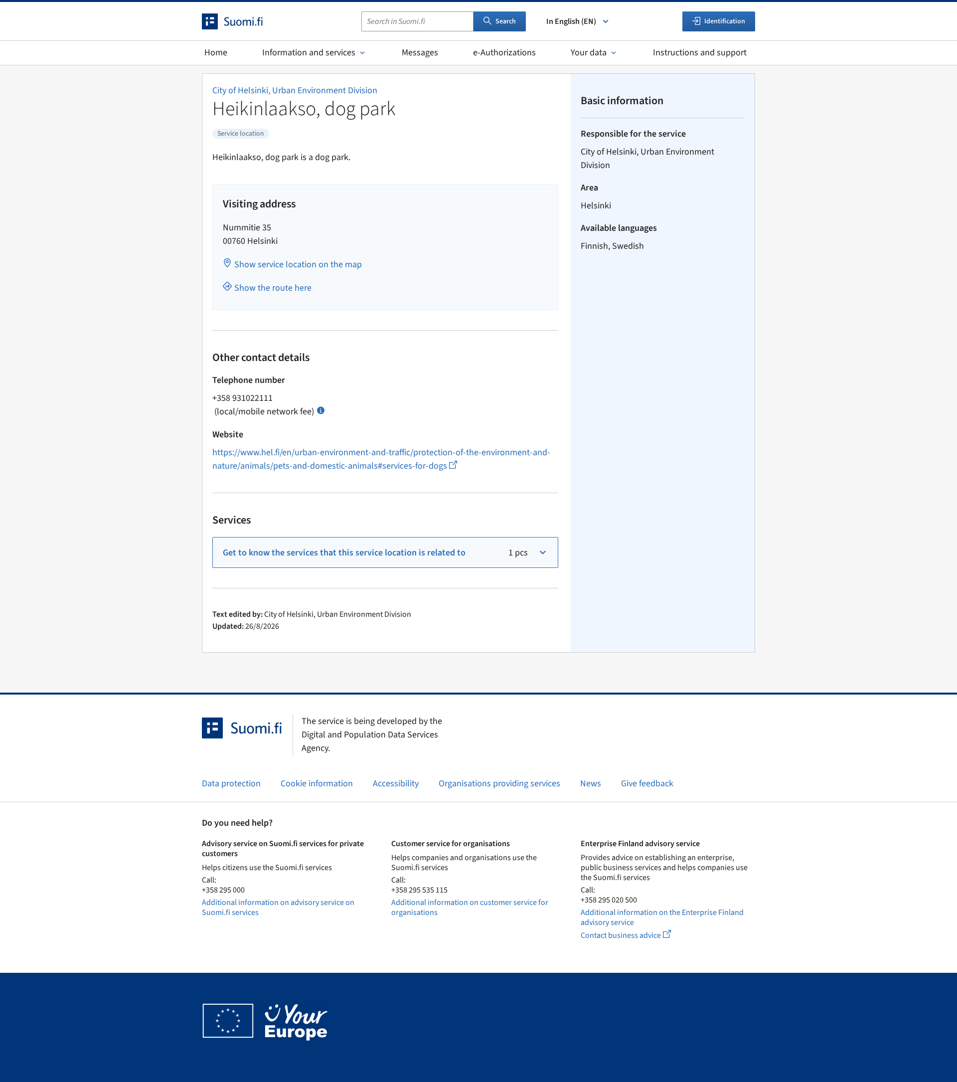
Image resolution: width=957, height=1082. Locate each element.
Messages (420, 52)
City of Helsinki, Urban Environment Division (294, 90)
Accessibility (396, 783)
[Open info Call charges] (320, 409)
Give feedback (647, 783)
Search (505, 21)
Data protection (231, 783)
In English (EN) (571, 21)
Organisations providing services (499, 783)
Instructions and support (700, 52)
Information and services (308, 52)
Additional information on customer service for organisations (469, 907)
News (590, 783)
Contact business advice (635, 935)
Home (215, 52)
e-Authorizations (504, 52)
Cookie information (317, 783)
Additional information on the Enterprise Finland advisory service (662, 917)
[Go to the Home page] (241, 21)
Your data (589, 52)
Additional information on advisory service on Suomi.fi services (278, 907)
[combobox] (417, 21)
